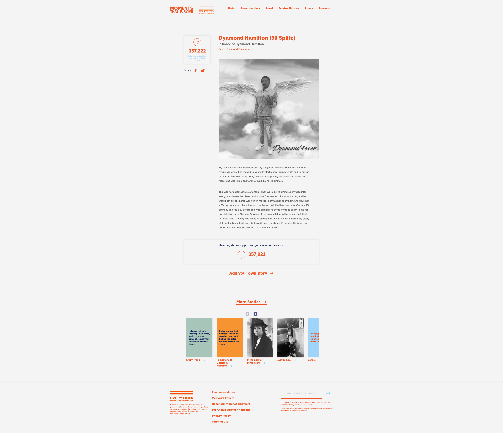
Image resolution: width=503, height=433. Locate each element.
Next (255, 314)
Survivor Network (289, 8)
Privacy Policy (221, 416)
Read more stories (223, 392)
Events (309, 8)
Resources (324, 8)
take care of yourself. (299, 411)
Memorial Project (223, 398)
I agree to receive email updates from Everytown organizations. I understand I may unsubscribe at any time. (306, 403)
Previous (247, 314)
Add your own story (248, 274)
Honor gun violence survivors (231, 404)
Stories (231, 8)
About (269, 8)
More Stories (248, 302)
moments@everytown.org (180, 413)
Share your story (250, 8)
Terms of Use (220, 422)
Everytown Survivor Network (231, 410)
